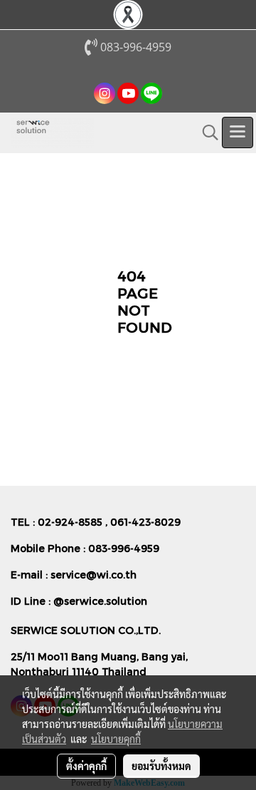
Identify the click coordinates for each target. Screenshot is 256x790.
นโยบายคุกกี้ (116, 738)
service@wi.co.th (93, 574)
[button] (205, 132)
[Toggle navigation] (237, 132)
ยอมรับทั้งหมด (161, 765)
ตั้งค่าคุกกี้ (86, 765)
